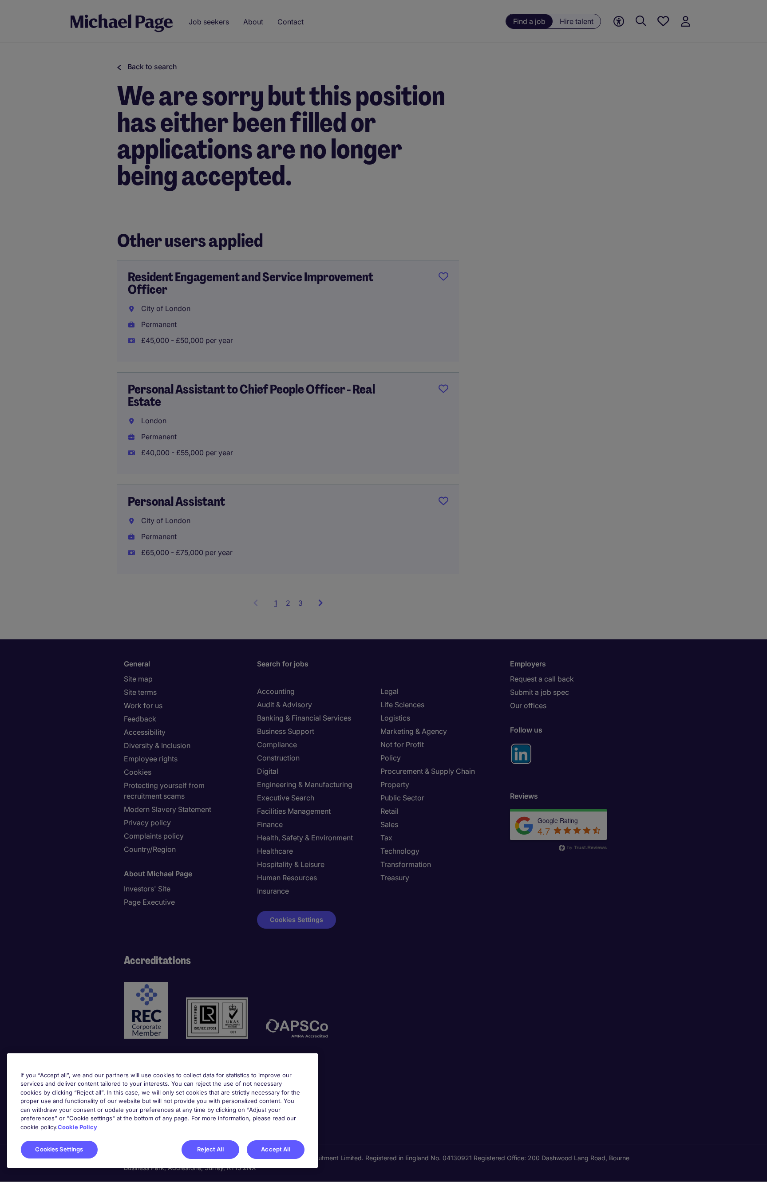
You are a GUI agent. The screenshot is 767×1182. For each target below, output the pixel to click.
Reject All (210, 1149)
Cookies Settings (59, 1149)
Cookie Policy (77, 1127)
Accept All (275, 1149)
